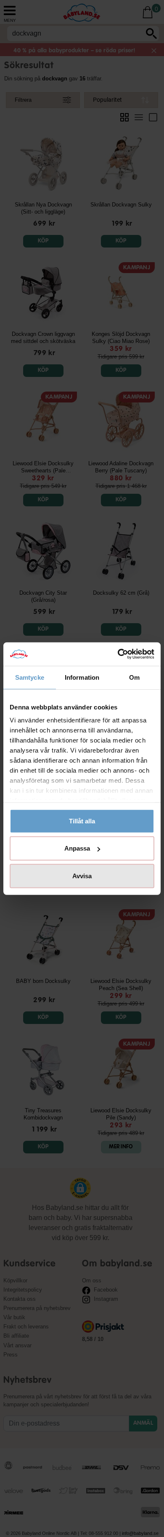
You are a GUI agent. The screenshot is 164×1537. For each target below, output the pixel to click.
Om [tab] (134, 677)
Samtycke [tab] (29, 677)
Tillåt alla (82, 820)
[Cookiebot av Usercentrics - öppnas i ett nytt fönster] (118, 654)
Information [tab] (82, 677)
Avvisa (82, 875)
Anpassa (77, 848)
